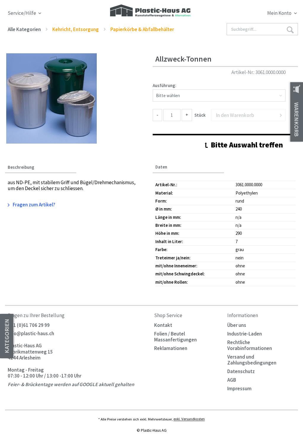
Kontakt (163, 325)
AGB (231, 380)
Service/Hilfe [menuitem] (22, 13)
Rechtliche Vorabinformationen (249, 345)
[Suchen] (290, 29)
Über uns (236, 325)
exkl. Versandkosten (189, 419)
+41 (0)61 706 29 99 (29, 325)
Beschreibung (21, 167)
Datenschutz (241, 371)
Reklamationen (170, 348)
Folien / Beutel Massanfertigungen (175, 336)
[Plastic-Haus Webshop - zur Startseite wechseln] (150, 11)
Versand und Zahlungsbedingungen (251, 360)
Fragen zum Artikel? (33, 204)
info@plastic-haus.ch (31, 333)
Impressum (239, 388)
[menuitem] (261, 14)
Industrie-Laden (244, 333)
